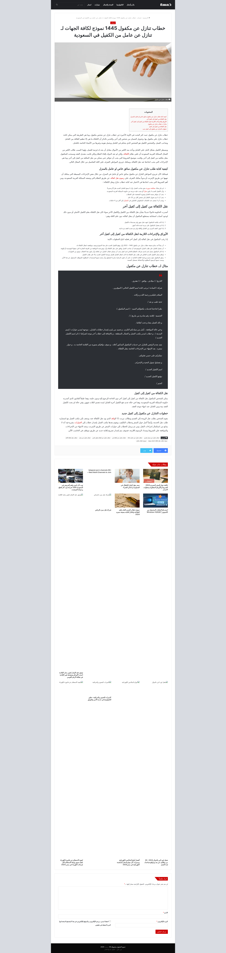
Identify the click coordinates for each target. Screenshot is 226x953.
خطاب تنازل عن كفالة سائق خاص (101, 438)
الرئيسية (146, 18)
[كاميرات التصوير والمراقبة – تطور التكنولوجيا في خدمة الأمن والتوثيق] (99, 688)
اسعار (89, 5)
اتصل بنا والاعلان (109, 949)
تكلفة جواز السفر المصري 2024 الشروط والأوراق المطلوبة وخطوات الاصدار (155, 487)
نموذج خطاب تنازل (141, 441)
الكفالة (126, 154)
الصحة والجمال (108, 5)
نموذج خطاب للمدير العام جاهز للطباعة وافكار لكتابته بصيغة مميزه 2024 (128, 512)
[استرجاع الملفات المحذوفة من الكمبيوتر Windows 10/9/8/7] (155, 501)
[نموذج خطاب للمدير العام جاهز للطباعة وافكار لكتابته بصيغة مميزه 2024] (127, 501)
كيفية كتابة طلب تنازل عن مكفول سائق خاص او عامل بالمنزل (148, 116)
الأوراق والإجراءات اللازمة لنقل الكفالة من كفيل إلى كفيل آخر (149, 121)
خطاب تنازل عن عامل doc (135, 438)
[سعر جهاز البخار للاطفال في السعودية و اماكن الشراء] (127, 476)
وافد (113, 418)
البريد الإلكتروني (162, 921)
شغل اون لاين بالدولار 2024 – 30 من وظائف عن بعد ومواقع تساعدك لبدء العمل (156, 862)
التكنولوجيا (120, 5)
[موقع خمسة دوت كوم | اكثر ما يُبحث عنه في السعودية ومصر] (166, 4)
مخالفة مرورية (150, 188)
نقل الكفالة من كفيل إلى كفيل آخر (157, 119)
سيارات (97, 5)
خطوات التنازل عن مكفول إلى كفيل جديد (155, 129)
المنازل (126, 200)
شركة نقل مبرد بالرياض (103, 510)
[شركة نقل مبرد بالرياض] (99, 501)
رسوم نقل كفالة (117, 178)
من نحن (119, 949)
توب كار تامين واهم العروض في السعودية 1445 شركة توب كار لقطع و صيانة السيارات (71, 487)
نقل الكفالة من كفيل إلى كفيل (158, 126)
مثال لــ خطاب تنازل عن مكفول (157, 124)
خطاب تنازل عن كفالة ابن (119, 438)
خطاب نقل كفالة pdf (71, 438)
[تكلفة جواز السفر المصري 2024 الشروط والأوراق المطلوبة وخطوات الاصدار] (155, 476)
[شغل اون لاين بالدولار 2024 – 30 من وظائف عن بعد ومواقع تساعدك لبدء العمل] (155, 769)
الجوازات (78, 422)
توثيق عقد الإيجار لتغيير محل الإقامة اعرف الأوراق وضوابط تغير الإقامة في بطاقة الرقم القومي (71, 675)
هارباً (145, 191)
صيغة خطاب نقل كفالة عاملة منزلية (157, 441)
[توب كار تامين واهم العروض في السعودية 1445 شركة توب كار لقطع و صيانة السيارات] (70, 476)
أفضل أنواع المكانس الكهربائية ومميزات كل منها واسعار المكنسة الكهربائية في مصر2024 (128, 862)
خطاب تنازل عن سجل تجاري (151, 438)
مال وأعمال (131, 5)
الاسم (165, 913)
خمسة (107, 947)
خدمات (139, 18)
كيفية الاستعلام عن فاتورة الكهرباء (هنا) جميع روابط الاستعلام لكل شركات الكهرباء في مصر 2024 (71, 862)
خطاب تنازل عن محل (85, 438)
